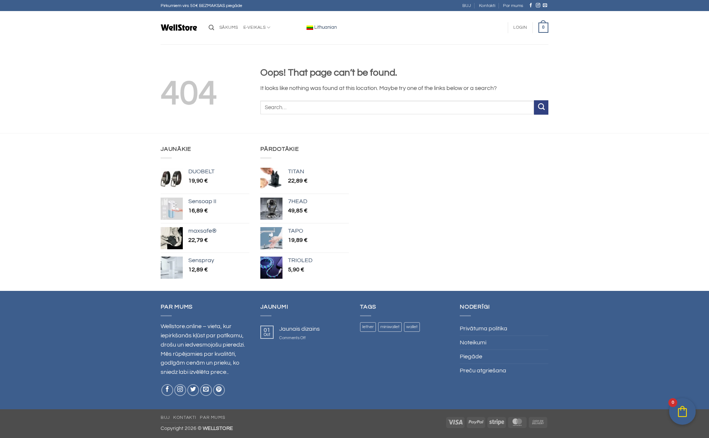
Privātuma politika (483, 328)
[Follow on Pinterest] (219, 390)
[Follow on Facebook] (531, 5)
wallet (412, 326)
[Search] (211, 28)
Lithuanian (325, 27)
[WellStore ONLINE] (179, 28)
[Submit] (541, 107)
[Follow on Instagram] (538, 5)
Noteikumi (473, 342)
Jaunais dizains (299, 329)
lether (368, 326)
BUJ (466, 5)
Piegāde (471, 356)
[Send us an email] (545, 5)
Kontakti (487, 5)
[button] (520, 27)
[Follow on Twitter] (193, 390)
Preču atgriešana (483, 370)
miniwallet (390, 326)
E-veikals (254, 27)
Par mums (513, 5)
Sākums (228, 27)
